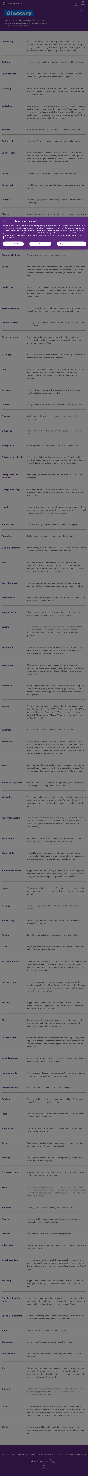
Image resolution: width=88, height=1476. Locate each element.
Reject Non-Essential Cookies (71, 244)
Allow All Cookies (13, 244)
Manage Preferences (40, 244)
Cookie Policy (9, 237)
